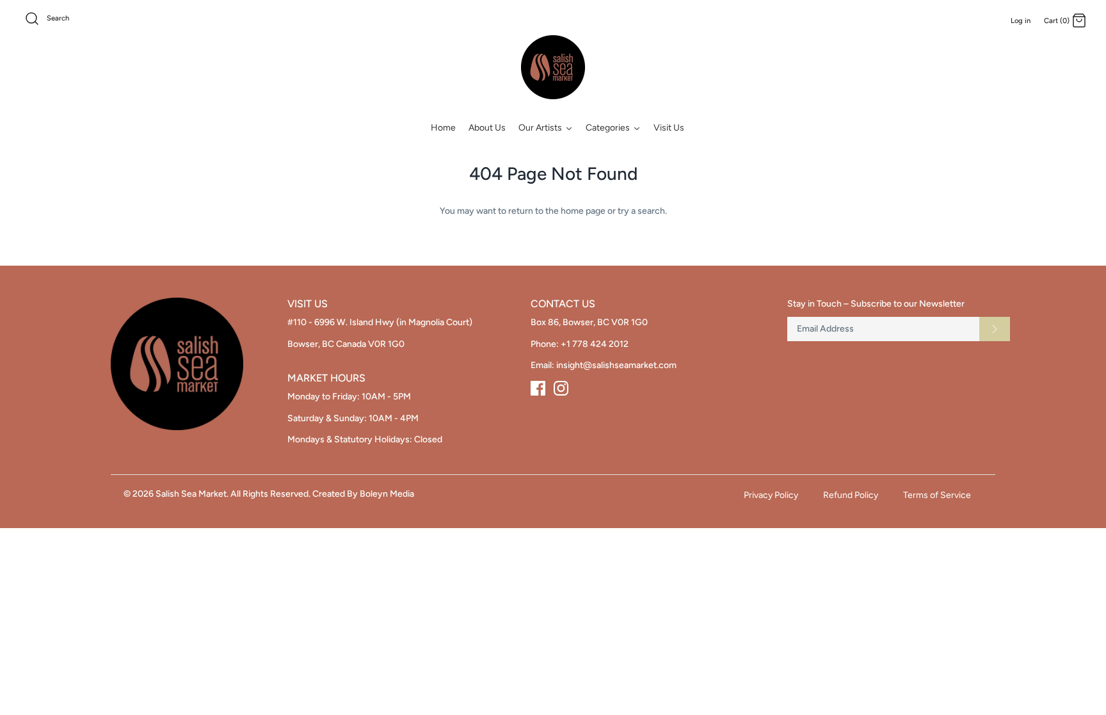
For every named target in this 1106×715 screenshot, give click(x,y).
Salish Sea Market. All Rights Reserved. (233, 493)
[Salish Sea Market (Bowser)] (553, 67)
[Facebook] (538, 388)
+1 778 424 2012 (595, 344)
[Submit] (994, 329)
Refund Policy (850, 495)
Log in (1020, 20)
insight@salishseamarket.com (616, 365)
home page (583, 210)
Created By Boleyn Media (363, 493)
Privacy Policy (771, 495)
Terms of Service (937, 495)
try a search (641, 210)
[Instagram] (561, 388)
